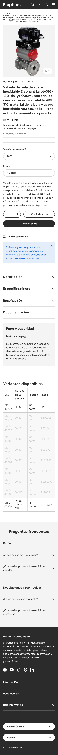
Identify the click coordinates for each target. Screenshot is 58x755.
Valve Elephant (16, 747)
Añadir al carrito (39, 214)
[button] (46, 4)
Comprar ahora (29, 223)
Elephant (7, 81)
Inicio (5, 14)
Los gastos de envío (34, 125)
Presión (7, 166)
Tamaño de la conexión (15, 149)
